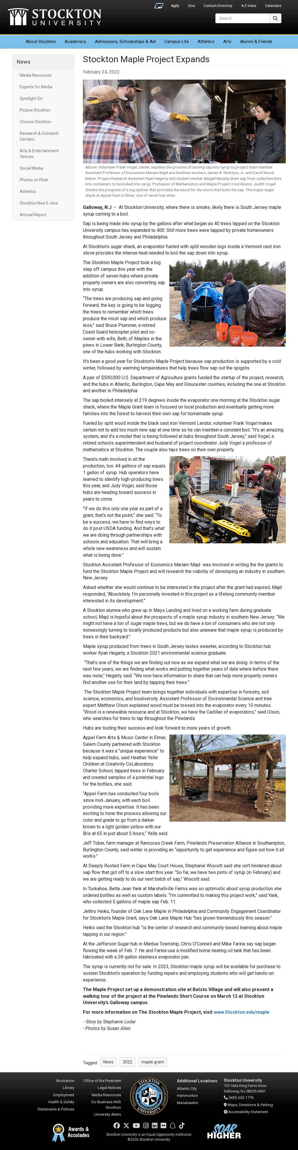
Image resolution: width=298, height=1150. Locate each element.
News (24, 62)
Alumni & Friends (256, 41)
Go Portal (159, 4)
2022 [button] (127, 1062)
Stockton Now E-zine (39, 203)
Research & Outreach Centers (39, 136)
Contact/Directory (218, 6)
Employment (63, 1095)
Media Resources (36, 75)
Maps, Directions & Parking (250, 1105)
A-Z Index (248, 6)
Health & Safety (61, 1102)
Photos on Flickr (34, 180)
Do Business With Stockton (106, 1105)
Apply (175, 6)
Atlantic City (187, 1088)
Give (191, 6)
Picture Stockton (35, 110)
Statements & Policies (56, 1109)
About (41, 41)
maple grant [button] (152, 1062)
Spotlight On (31, 98)
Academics (75, 41)
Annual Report (33, 214)
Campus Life (176, 41)
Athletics (206, 41)
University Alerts (107, 1114)
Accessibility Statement (248, 1112)
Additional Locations (197, 1081)
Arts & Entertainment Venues (39, 153)
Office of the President (102, 1081)
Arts (227, 41)
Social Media (31, 168)
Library (68, 1087)
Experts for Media (36, 87)
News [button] (108, 1062)
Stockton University (54, 17)
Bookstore (65, 1081)
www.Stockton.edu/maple (241, 1012)
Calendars (273, 6)
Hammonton (187, 1095)
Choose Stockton (35, 121)
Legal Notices (109, 1087)
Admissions (125, 41)
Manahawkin (187, 1103)
